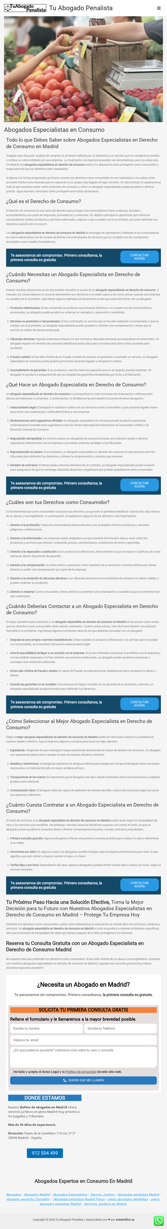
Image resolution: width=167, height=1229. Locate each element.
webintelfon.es (125, 1219)
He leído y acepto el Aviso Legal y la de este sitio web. (67, 1072)
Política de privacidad (81, 1072)
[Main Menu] (159, 8)
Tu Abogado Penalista (81, 8)
